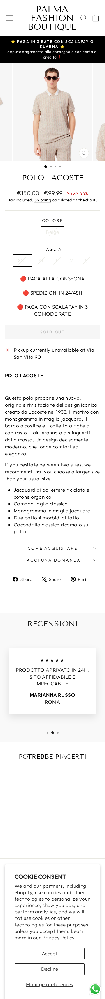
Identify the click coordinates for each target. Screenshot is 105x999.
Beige (52, 232)
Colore (52, 220)
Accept (50, 953)
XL (41, 260)
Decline (49, 969)
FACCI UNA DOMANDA (52, 560)
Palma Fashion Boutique (52, 18)
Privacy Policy (58, 937)
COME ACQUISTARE (53, 548)
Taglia (52, 249)
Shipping (42, 200)
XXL (22, 260)
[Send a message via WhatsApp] (95, 989)
